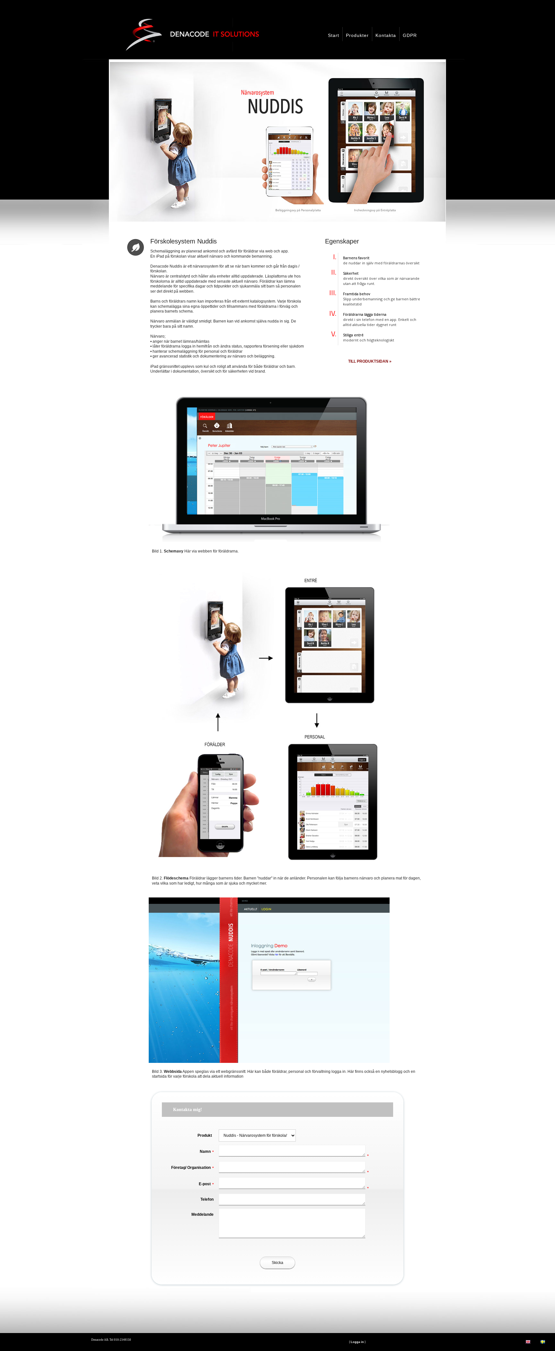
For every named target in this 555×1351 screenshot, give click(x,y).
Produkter (357, 35)
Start (333, 35)
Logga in (357, 1342)
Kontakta (385, 35)
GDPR (410, 35)
